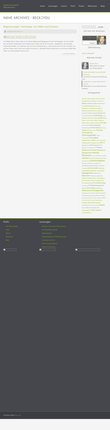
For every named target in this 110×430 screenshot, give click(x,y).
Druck (87, 120)
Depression (91, 118)
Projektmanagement (96, 185)
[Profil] (73, 7)
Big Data (100, 110)
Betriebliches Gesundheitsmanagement (92, 108)
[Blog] (102, 7)
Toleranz (103, 198)
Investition (103, 155)
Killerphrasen (99, 158)
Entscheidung (85, 125)
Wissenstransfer (91, 207)
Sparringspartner (47, 233)
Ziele (93, 210)
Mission (8, 233)
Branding (84, 113)
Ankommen (98, 98)
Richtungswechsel (86, 193)
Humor (93, 155)
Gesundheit (93, 138)
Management (87, 173)
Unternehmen (98, 200)
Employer (97, 122)
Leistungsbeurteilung (89, 170)
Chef (83, 115)
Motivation (89, 178)
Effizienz (96, 120)
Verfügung (84, 202)
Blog (7, 240)
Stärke (103, 195)
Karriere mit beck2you (49, 247)
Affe (83, 98)
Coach (90, 115)
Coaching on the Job (48, 240)
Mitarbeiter (86, 176)
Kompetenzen (97, 163)
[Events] (64, 7)
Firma (93, 130)
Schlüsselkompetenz (100, 193)
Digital (95, 118)
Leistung (101, 168)
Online (92, 180)
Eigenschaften (85, 122)
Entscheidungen (95, 125)
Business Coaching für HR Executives (54, 226)
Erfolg (84, 130)
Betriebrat (84, 110)
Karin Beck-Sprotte (12, 226)
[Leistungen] (53, 7)
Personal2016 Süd (99, 180)
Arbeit (103, 98)
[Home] (42, 7)
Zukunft (98, 210)
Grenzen (98, 140)
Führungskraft (87, 133)
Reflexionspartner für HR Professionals (54, 236)
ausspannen (100, 101)
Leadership (101, 165)
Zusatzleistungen (86, 212)
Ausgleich (94, 101)
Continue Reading (69, 53)
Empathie (92, 122)
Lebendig (84, 168)
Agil (88, 98)
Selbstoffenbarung (86, 195)
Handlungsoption (86, 143)
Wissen (84, 207)
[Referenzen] (92, 7)
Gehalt (98, 135)
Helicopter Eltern (95, 143)
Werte (102, 205)
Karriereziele (92, 158)
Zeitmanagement (86, 210)
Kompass (84, 163)
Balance (85, 103)
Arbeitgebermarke (86, 101)
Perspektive (85, 185)
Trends (93, 200)
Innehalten (98, 155)
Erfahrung (103, 127)
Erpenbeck (89, 130)
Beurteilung (90, 110)
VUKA (97, 205)
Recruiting (91, 188)
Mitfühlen (84, 178)
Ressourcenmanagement (92, 190)
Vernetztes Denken (94, 202)
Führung (99, 130)
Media (95, 173)
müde (97, 178)
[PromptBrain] (94, 63)
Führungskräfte (89, 135)
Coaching (97, 115)
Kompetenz (90, 163)
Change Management (98, 113)
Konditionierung (86, 165)
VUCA (94, 205)
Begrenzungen (92, 103)
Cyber (104, 115)
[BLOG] (21, 31)
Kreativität (95, 165)
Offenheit (87, 180)
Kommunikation (97, 160)
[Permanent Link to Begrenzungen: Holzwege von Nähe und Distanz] (30, 26)
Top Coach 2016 (86, 200)
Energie (103, 123)
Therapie (98, 198)
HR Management (94, 145)
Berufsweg (89, 106)
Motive (94, 178)
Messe (99, 173)
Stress (98, 195)
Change (89, 113)
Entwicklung (95, 128)
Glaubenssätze (86, 140)
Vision (90, 205)
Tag (95, 198)
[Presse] (81, 7)
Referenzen (9, 236)
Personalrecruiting (99, 183)
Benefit (83, 106)
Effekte (92, 120)
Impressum (18, 415)
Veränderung (85, 205)
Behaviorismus (101, 103)
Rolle (93, 193)
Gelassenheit (85, 138)
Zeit (98, 207)
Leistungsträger (100, 170)
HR (101, 143)
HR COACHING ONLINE (49, 230)
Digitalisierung (102, 118)
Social (94, 195)
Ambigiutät (92, 98)
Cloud (86, 115)
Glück (94, 140)
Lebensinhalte (92, 168)
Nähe (83, 180)
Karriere (85, 158)
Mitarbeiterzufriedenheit (96, 175)
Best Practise (96, 106)
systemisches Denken (88, 198)
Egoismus (101, 120)
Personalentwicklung (87, 183)
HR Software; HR (91, 147)
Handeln (103, 140)
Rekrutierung (98, 188)
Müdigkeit (102, 178)
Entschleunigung (86, 127)
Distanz (84, 120)
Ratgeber (84, 188)
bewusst (96, 110)
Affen (85, 98)
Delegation (84, 118)
